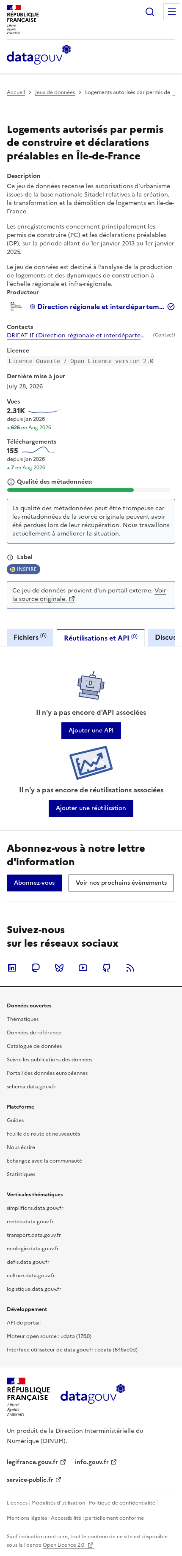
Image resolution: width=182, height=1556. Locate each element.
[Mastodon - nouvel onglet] (35, 967)
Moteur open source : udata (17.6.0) (49, 1336)
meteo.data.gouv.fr (30, 1221)
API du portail (24, 1323)
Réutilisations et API (101, 638)
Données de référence (34, 1032)
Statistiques (21, 1174)
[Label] (10, 557)
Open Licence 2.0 (64, 1545)
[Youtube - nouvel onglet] (82, 967)
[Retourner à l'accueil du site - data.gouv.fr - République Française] (92, 1397)
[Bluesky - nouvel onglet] (59, 967)
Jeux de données (55, 92)
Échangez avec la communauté (44, 1161)
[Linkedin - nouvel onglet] (11, 967)
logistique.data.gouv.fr (34, 1289)
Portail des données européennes (47, 1073)
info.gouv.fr (92, 1462)
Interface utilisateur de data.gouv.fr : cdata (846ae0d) (72, 1350)
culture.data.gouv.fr (31, 1275)
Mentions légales (27, 1518)
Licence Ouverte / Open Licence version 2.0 (80, 361)
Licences (17, 1503)
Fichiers (30, 637)
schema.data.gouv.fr (31, 1086)
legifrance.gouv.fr (32, 1462)
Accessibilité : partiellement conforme (97, 1518)
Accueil (16, 92)
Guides (15, 1120)
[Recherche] (149, 11)
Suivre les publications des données (49, 1059)
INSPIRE (27, 569)
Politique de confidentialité (122, 1503)
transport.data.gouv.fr (34, 1235)
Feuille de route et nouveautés (43, 1134)
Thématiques (23, 1019)
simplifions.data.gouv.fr (35, 1208)
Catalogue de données (34, 1046)
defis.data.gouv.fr (28, 1262)
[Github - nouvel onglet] (106, 967)
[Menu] (171, 11)
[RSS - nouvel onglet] (130, 967)
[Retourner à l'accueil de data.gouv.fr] (39, 55)
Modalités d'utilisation (58, 1503)
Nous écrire (21, 1147)
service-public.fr (30, 1479)
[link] (91, 730)
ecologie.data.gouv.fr (33, 1248)
